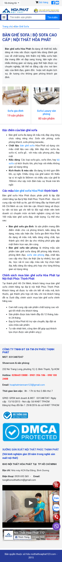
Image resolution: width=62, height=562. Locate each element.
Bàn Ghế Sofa (21, 26)
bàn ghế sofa (27, 145)
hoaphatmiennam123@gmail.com (27, 384)
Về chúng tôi (10, 3)
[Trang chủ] (15, 10)
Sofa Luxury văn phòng (46, 112)
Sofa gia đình (15, 110)
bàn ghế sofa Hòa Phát (29, 190)
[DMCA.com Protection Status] (31, 432)
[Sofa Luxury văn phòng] (46, 95)
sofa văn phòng (35, 255)
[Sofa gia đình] (15, 95)
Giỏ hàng (43, 2)
